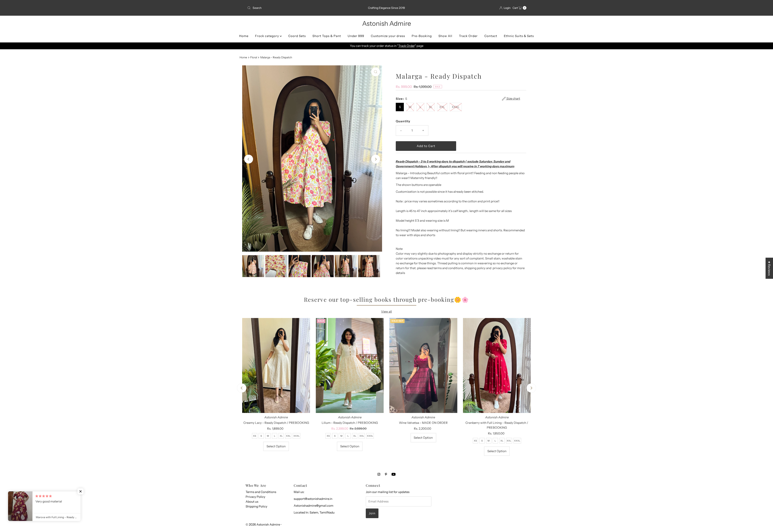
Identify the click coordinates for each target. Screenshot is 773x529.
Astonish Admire (386, 23)
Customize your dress (388, 36)
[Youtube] (394, 474)
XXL (442, 107)
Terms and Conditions (261, 492)
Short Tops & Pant (326, 36)
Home (243, 36)
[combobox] (291, 8)
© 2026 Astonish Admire (263, 524)
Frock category (267, 36)
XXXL (456, 107)
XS (254, 435)
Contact (490, 36)
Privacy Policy (255, 497)
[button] (81, 491)
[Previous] (248, 159)
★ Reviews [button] (769, 268)
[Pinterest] (386, 474)
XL (431, 107)
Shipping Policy (256, 506)
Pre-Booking (422, 36)
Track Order (468, 36)
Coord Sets (297, 36)
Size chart (513, 98)
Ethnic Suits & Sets (519, 36)
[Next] (375, 159)
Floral (253, 57)
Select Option (276, 446)
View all (386, 311)
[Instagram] (378, 474)
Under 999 (356, 36)
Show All (445, 36)
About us (252, 501)
